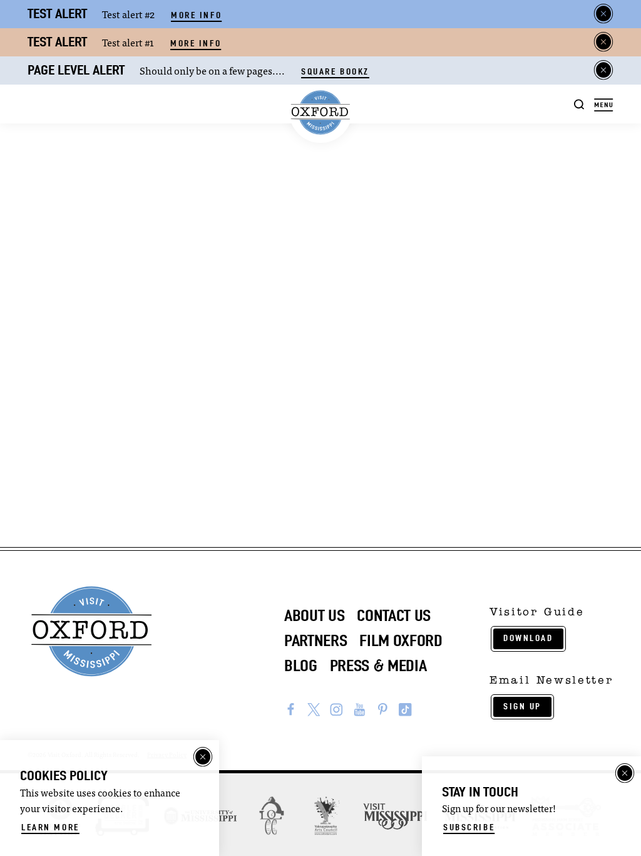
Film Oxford (400, 640)
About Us (314, 615)
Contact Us (394, 615)
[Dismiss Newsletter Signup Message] (625, 773)
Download (528, 638)
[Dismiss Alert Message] (603, 14)
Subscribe (469, 827)
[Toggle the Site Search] (579, 103)
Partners (315, 640)
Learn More (50, 827)
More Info (196, 15)
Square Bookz (335, 72)
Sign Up (522, 706)
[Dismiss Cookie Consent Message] (203, 757)
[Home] (320, 112)
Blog (300, 665)
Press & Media (378, 665)
